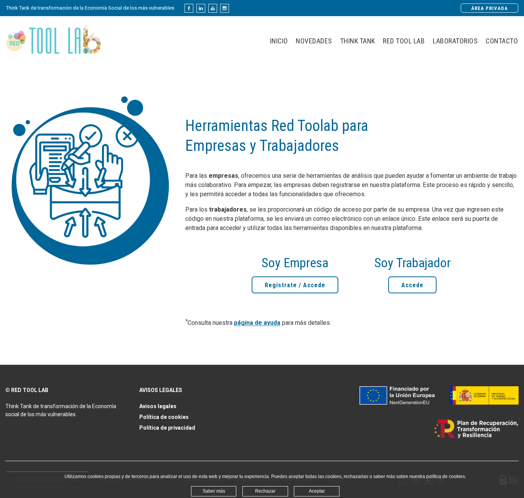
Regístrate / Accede (295, 285)
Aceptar (317, 491)
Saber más (214, 491)
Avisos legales (157, 406)
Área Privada (489, 8)
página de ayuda (257, 323)
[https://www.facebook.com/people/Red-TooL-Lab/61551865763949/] (189, 8)
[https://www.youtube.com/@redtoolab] (212, 8)
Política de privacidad (167, 428)
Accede (412, 285)
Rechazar (265, 491)
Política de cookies (164, 417)
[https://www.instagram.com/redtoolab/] (224, 8)
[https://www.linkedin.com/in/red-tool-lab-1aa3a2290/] (200, 8)
